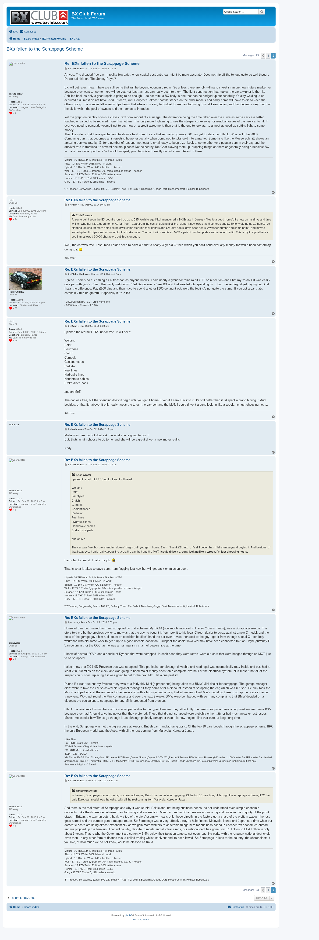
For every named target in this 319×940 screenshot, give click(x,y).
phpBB (128, 915)
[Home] (39, 16)
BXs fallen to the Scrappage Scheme (45, 48)
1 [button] (268, 55)
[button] (263, 55)
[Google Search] (261, 12)
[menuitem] (13, 31)
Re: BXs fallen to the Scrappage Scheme (101, 63)
